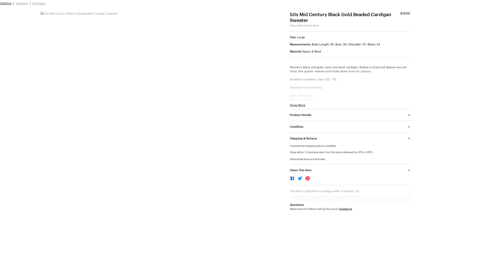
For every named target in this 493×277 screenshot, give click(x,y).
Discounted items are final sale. (307, 159)
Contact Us (345, 209)
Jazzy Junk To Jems (307, 25)
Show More (297, 105)
